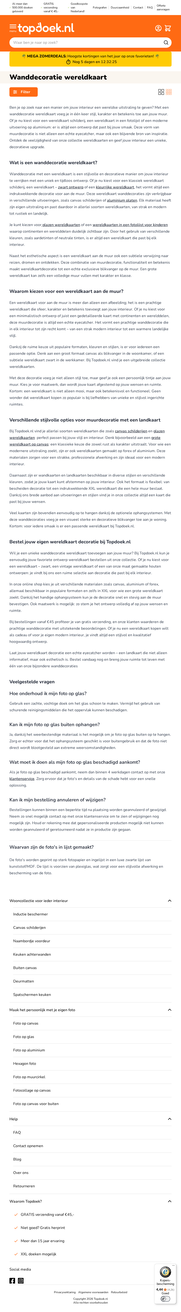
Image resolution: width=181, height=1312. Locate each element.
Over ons (21, 1172)
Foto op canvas (25, 1023)
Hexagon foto (24, 1063)
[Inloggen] (158, 28)
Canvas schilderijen (29, 927)
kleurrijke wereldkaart (115, 187)
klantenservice (21, 778)
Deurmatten (23, 981)
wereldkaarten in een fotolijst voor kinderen (130, 224)
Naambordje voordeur (31, 941)
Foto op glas (23, 1036)
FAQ (17, 1132)
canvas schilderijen (131, 431)
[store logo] (45, 28)
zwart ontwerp (70, 187)
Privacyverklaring (65, 1292)
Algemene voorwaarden (93, 1292)
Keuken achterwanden (32, 954)
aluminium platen (122, 200)
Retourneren (24, 1186)
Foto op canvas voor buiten (36, 1103)
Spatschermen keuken (32, 994)
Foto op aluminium (29, 1050)
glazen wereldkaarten (60, 224)
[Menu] (173, 1266)
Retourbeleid (119, 1292)
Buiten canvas (25, 967)
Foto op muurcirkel (29, 1077)
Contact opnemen (28, 1146)
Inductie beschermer (30, 914)
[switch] (165, 1299)
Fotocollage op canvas (32, 1090)
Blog (17, 1159)
